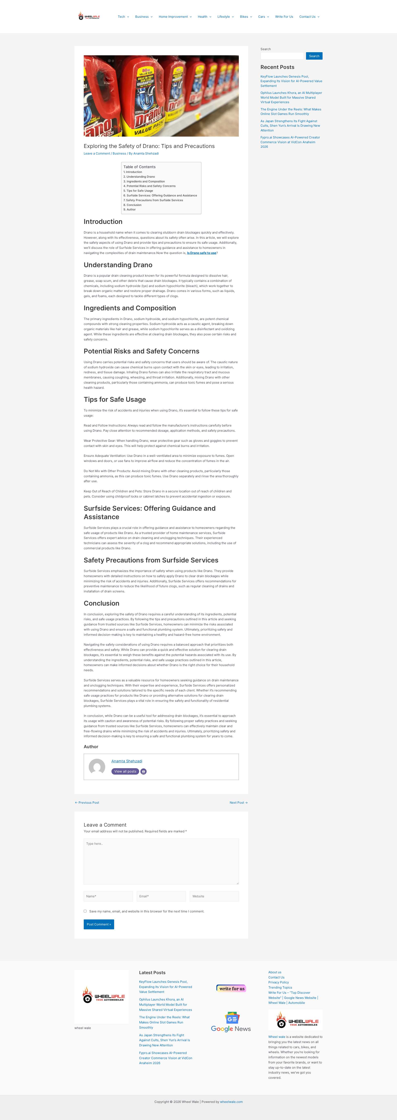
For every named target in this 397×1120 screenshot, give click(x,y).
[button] (127, 16)
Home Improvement (173, 17)
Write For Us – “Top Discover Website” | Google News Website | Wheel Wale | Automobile (293, 998)
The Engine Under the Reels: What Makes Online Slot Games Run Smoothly (164, 1022)
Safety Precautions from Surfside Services (154, 200)
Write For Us (284, 17)
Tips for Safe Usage (140, 190)
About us (274, 972)
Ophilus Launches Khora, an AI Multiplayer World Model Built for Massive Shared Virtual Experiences (291, 97)
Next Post (239, 802)
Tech (121, 17)
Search (266, 49)
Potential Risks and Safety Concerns (151, 186)
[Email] (143, 771)
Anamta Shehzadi (126, 761)
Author (131, 209)
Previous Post (87, 802)
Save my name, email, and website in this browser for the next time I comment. (146, 911)
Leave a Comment (97, 153)
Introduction (134, 172)
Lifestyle (224, 17)
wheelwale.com (231, 1102)
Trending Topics (280, 987)
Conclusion (134, 205)
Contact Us (307, 17)
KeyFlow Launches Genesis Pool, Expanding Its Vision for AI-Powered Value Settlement (291, 81)
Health (202, 17)
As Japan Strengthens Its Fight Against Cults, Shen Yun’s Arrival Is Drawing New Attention (290, 125)
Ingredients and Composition (146, 181)
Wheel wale (276, 1037)
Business (142, 17)
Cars (261, 17)
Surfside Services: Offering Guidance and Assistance (162, 195)
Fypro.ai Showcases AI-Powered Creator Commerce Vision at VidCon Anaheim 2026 (290, 142)
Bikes (244, 17)
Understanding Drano (141, 176)
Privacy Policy (278, 982)
